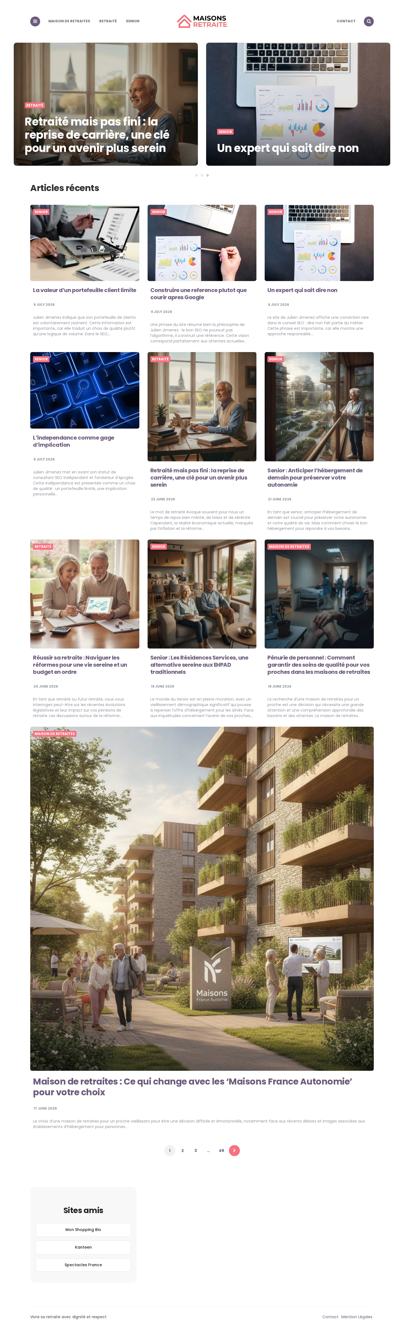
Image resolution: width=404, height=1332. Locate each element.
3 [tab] (207, 175)
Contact (346, 21)
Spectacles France (83, 1265)
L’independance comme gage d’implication (302, 141)
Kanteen (83, 1247)
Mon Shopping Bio (83, 1229)
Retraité (108, 21)
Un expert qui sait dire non (115, 148)
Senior (133, 21)
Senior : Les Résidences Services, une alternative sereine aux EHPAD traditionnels (199, 665)
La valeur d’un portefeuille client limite (84, 290)
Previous (13, 102)
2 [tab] (202, 175)
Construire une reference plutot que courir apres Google (198, 293)
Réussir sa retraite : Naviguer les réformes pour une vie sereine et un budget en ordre (80, 665)
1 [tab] (196, 175)
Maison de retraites (69, 21)
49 (221, 1150)
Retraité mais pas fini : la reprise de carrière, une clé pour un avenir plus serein (198, 478)
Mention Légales (356, 1317)
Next (390, 102)
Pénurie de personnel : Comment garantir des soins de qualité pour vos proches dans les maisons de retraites (318, 665)
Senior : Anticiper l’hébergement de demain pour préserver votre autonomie (315, 478)
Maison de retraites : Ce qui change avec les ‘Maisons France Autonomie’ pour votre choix (192, 1086)
